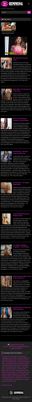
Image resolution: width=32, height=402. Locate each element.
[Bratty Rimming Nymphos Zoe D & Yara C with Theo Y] (6, 286)
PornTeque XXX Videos (8, 377)
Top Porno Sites (22, 372)
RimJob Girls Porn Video (9, 360)
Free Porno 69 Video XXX (19, 375)
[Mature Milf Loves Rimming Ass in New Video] (6, 99)
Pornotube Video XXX (23, 358)
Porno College (22, 356)
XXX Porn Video (21, 368)
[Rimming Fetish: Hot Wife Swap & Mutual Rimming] (6, 317)
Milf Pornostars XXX (13, 374)
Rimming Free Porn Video (13, 367)
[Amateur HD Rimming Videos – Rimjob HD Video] (6, 224)
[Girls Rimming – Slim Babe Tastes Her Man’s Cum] (6, 161)
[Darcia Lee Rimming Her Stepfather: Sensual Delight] (6, 128)
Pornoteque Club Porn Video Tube (11, 365)
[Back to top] (27, 397)
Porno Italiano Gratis (11, 363)
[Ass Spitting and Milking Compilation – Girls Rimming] (6, 255)
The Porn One (19, 377)
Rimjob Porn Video (23, 363)
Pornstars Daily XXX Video (9, 381)
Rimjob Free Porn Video (8, 370)
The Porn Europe (8, 379)
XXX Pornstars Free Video (21, 379)
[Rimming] (13, 4)
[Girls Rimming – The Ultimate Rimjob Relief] (6, 193)
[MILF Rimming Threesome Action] (6, 68)
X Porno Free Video (11, 368)
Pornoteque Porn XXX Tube (9, 358)
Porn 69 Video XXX (11, 361)
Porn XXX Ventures (11, 372)
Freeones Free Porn (7, 385)
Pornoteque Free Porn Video (9, 356)
